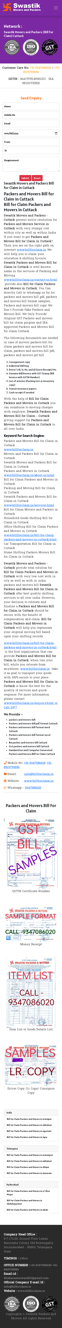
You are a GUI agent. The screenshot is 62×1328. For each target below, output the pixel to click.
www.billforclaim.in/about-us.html (29, 475)
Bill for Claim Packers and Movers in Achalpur (29, 1119)
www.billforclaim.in (31, 250)
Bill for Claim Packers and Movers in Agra (27, 1137)
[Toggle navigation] (56, 8)
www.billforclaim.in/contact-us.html (30, 280)
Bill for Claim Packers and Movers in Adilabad (29, 1125)
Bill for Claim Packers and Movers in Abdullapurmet (24, 1202)
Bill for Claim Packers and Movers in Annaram (29, 1173)
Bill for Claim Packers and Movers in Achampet (30, 1155)
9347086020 (33, 788)
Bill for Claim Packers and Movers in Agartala (29, 1131)
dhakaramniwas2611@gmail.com (26, 1278)
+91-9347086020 (40, 68)
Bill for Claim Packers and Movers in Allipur (28, 1167)
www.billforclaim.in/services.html (29, 505)
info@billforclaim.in (39, 774)
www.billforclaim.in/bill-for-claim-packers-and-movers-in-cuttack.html (30, 537)
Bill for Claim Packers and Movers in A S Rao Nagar (28, 1193)
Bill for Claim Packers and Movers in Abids (27, 1209)
